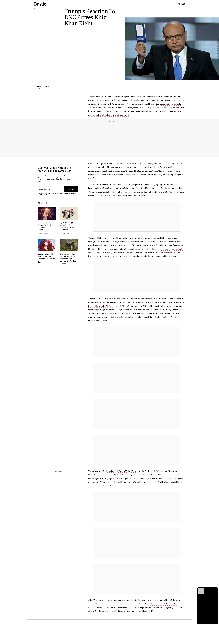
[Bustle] (40, 4)
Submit (71, 189)
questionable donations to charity (127, 252)
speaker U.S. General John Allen (121, 471)
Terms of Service (71, 193)
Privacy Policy (44, 195)
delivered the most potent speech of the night (155, 163)
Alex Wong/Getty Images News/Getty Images (218, 49)
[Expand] (200, 589)
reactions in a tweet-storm (167, 298)
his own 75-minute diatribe (115, 485)
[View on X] (136, 216)
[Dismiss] (215, 589)
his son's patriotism (117, 167)
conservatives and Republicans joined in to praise (110, 195)
